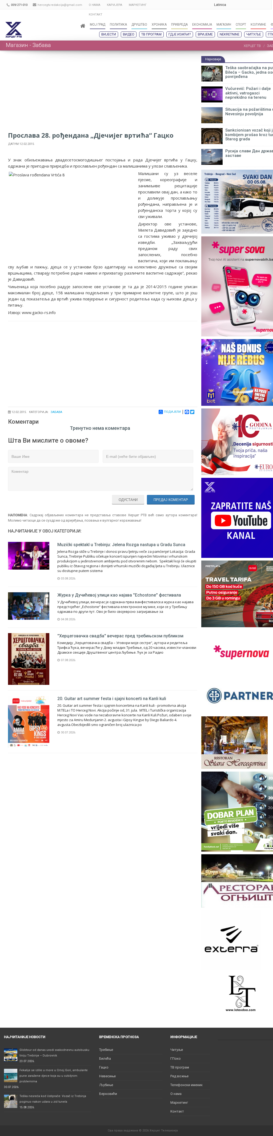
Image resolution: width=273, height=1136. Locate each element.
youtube (244, 4)
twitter (255, 4)
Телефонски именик (186, 1085)
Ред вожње (179, 1076)
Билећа (105, 1058)
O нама (176, 1094)
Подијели (172, 412)
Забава (56, 412)
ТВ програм (151, 34)
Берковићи (108, 1094)
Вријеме (205, 34)
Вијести (108, 34)
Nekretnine (229, 34)
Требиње (106, 1050)
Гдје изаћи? (179, 34)
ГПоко (175, 1058)
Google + (234, 4)
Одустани (128, 500)
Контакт (177, 1111)
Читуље (253, 34)
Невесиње (107, 1076)
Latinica (220, 5)
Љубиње (106, 1085)
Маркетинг (179, 1103)
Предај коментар (171, 500)
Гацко (104, 1067)
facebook (266, 4)
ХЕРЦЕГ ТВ (252, 46)
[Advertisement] (102, 93)
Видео (128, 34)
